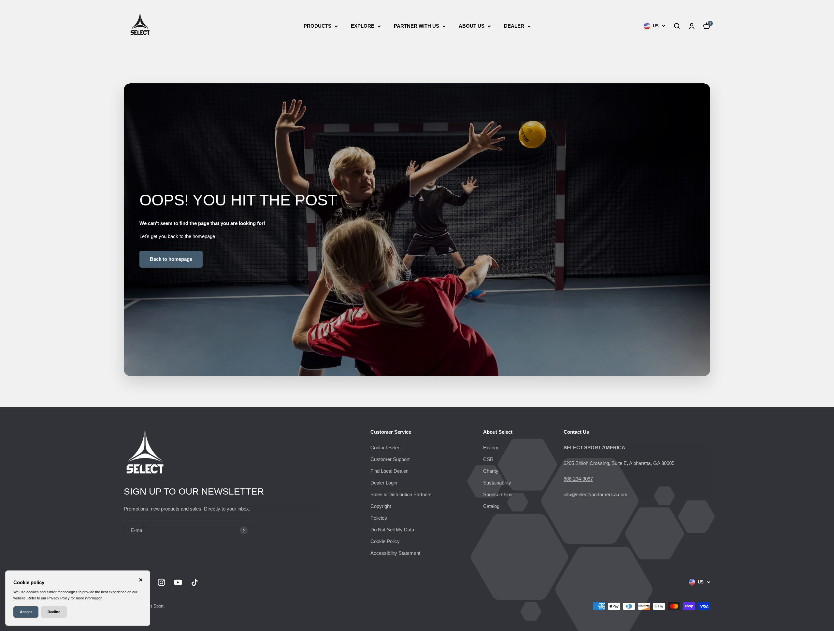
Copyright (380, 506)
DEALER (514, 26)
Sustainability (497, 482)
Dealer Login (383, 482)
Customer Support (390, 459)
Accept (26, 612)
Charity (490, 471)
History (490, 447)
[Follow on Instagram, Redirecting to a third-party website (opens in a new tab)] (161, 582)
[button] (676, 26)
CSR (488, 459)
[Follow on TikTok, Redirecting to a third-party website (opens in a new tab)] (194, 582)
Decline (54, 612)
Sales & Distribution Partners (401, 494)
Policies (378, 518)
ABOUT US (471, 26)
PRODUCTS (317, 26)
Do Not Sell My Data (392, 529)
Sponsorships (497, 494)
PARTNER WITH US (416, 26)
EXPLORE (362, 26)
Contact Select (386, 447)
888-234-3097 (578, 479)
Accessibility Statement (395, 553)
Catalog (491, 506)
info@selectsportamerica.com (595, 494)
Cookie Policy (385, 541)
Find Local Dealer (389, 471)
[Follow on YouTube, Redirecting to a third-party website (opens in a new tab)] (178, 582)
